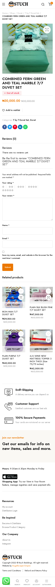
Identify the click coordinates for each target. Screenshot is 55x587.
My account (7, 506)
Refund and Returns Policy (36, 570)
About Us (6, 539)
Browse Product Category (13, 527)
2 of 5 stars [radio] (12, 186)
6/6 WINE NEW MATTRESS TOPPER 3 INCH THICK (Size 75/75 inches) (40, 360)
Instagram (6, 543)
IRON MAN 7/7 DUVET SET (10, 313)
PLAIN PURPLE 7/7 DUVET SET (11, 357)
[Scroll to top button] (50, 573)
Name (5, 225)
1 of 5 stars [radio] (4, 186)
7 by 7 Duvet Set (32, 13)
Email (5, 238)
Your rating (8, 182)
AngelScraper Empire (21, 565)
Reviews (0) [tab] (9, 139)
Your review (8, 195)
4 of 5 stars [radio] (33, 186)
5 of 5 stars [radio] (8, 190)
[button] (47, 29)
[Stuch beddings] (20, 4)
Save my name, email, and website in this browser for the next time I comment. (27, 257)
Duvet (19, 13)
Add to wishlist (13, 110)
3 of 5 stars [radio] (21, 186)
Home (5, 13)
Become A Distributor (11, 523)
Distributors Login (9, 510)
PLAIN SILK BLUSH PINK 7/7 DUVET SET (41, 309)
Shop (12, 13)
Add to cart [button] (14, 305)
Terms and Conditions (11, 570)
